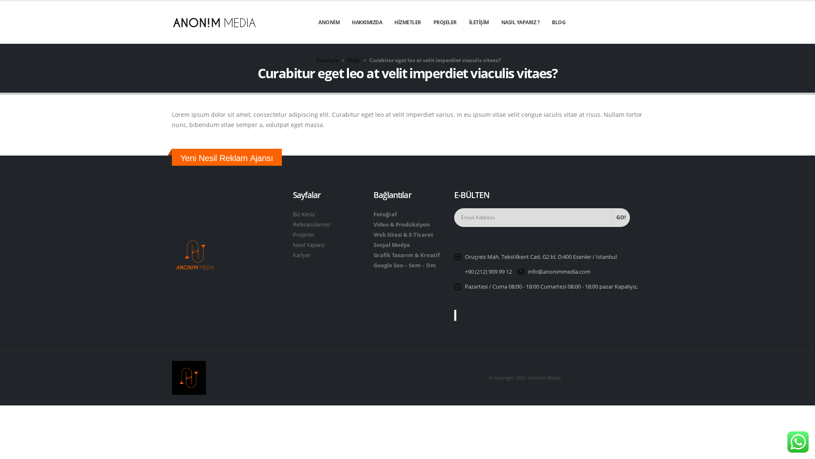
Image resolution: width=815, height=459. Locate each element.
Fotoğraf (385, 214)
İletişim (479, 22)
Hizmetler (407, 22)
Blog (558, 22)
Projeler (445, 22)
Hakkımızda (367, 22)
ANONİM (329, 22)
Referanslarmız (311, 224)
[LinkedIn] (636, 22)
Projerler (304, 234)
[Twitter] (605, 22)
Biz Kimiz (304, 214)
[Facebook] (590, 22)
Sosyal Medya (392, 245)
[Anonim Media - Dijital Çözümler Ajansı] (214, 22)
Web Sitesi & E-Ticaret (403, 234)
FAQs (354, 60)
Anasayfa (327, 60)
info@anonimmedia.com (559, 271)
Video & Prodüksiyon (402, 224)
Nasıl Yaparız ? (520, 22)
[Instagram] (621, 22)
